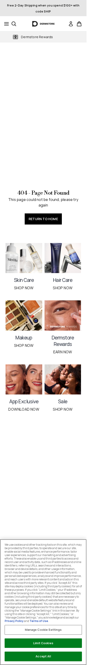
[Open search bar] (14, 23)
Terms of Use (39, 621)
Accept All (43, 656)
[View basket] (79, 23)
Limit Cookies (43, 643)
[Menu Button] (5, 23)
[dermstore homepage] (43, 24)
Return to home (43, 219)
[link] (71, 23)
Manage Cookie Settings (43, 630)
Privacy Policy (14, 621)
